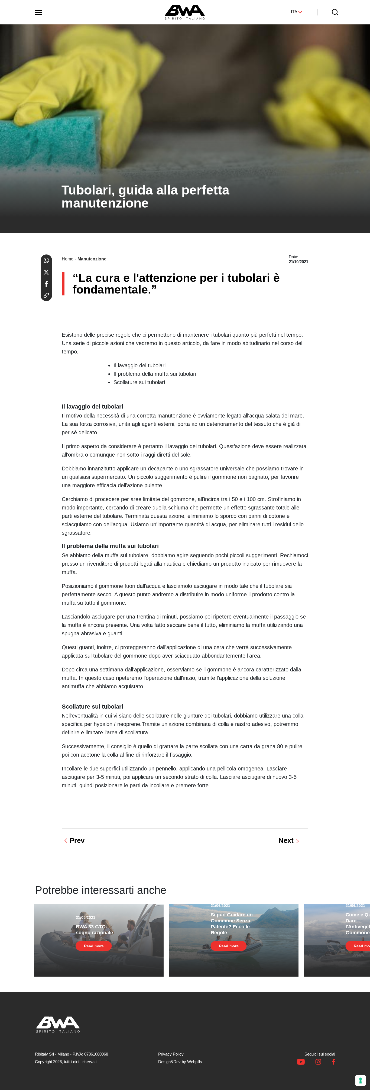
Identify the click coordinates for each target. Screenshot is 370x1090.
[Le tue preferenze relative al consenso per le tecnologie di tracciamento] (360, 1080)
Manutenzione (91, 259)
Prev (77, 840)
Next (286, 840)
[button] (38, 11)
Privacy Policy (171, 1054)
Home (67, 259)
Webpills (194, 1061)
